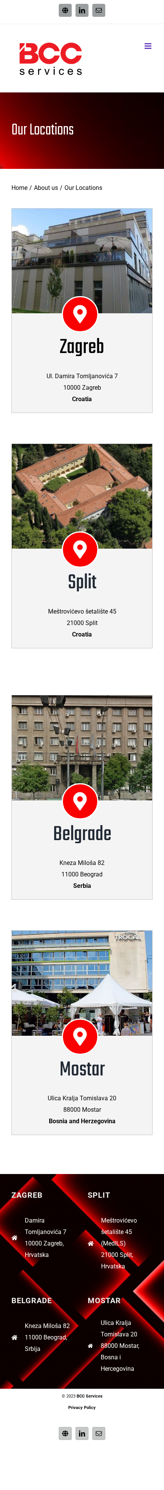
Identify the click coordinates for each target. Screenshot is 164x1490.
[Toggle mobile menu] (149, 46)
